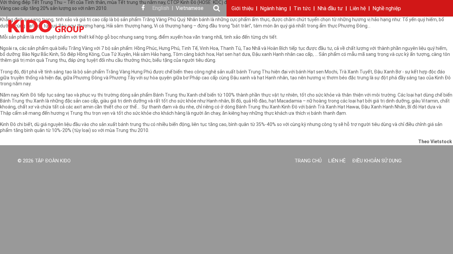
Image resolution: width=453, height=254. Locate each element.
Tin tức (302, 9)
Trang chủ (308, 161)
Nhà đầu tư (330, 9)
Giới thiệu (242, 9)
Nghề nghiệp (386, 9)
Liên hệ (358, 9)
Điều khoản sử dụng (377, 161)
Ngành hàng (273, 9)
